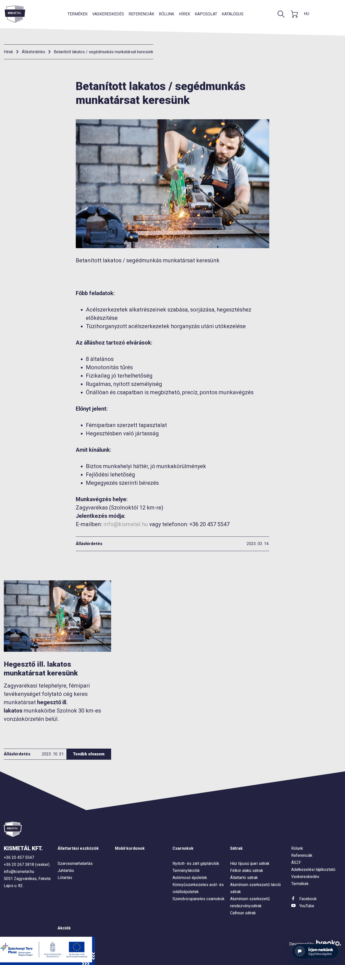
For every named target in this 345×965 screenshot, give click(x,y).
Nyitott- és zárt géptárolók (196, 863)
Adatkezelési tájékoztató (313, 869)
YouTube (306, 905)
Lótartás (65, 877)
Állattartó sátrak (244, 877)
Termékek (77, 14)
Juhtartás (66, 870)
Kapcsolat (206, 14)
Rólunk (166, 14)
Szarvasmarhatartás (75, 863)
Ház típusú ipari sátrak (249, 863)
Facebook (308, 898)
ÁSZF (296, 862)
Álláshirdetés (33, 51)
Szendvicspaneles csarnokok (199, 898)
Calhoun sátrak (243, 913)
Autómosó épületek (190, 877)
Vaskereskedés (108, 14)
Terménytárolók (186, 870)
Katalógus (232, 14)
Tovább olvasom (89, 754)
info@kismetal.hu (125, 524)
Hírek (184, 14)
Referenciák (141, 14)
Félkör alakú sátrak (246, 870)
